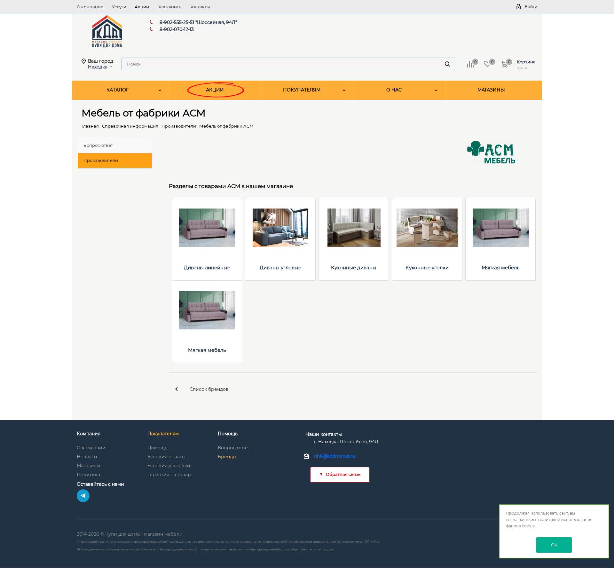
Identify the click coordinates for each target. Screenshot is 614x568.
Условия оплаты (166, 457)
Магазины (88, 466)
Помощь (157, 448)
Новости (87, 457)
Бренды (227, 457)
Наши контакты (323, 434)
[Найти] (447, 64)
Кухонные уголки (427, 267)
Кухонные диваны (353, 267)
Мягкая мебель (500, 267)
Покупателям (163, 434)
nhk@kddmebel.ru (334, 456)
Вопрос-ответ (234, 448)
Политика (88, 474)
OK (554, 544)
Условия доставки (168, 466)
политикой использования (565, 519)
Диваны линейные (207, 267)
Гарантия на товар (169, 474)
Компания (88, 434)
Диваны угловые (280, 267)
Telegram (83, 495)
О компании (91, 448)
